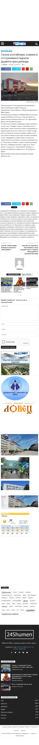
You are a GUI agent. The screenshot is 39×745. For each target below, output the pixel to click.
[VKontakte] (24, 662)
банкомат (30, 607)
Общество (4, 713)
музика (19, 613)
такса (8, 619)
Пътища (3, 285)
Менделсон (4, 607)
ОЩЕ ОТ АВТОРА (26, 274)
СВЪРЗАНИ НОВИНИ (13, 274)
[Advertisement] (19, 20)
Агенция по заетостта (7, 605)
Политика (3, 725)
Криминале (7, 47)
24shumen (6, 602)
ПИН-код (11, 607)
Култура (3, 728)
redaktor (4, 64)
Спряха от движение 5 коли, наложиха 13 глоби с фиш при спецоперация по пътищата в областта (6, 290)
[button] (36, 44)
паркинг (11, 616)
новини (4, 616)
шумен (30, 620)
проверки (25, 616)
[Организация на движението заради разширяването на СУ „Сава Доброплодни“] (19, 281)
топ (17, 619)
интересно (32, 610)
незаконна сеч (33, 613)
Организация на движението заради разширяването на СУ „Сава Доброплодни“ (19, 290)
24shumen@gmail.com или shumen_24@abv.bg (23, 658)
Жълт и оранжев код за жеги (31, 288)
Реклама (23, 740)
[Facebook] (12, 662)
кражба (8, 613)
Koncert (15, 602)
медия (13, 613)
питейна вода (18, 616)
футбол (22, 619)
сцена (3, 619)
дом (2, 47)
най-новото (25, 613)
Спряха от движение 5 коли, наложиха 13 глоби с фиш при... (23, 676)
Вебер (24, 605)
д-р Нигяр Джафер (16, 610)
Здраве (3, 719)
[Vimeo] (20, 662)
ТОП (10, 51)
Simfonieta (28, 602)
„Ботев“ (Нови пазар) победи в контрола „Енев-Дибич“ (9, 247)
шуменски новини (10, 623)
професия (32, 616)
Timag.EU (33, 743)
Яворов (24, 607)
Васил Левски (17, 605)
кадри (3, 613)
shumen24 (21, 602)
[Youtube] (27, 662)
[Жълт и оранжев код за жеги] (32, 281)
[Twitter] (16, 662)
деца (25, 610)
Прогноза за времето (32, 285)
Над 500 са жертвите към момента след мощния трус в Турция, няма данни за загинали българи (29, 250)
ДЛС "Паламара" (32, 605)
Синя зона (18, 607)
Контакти (16, 740)
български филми (6, 610)
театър (13, 619)
